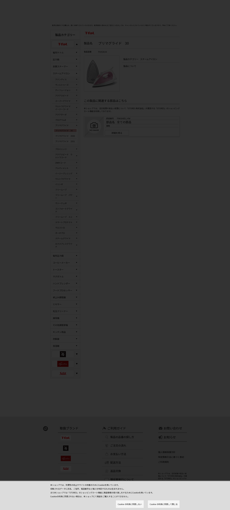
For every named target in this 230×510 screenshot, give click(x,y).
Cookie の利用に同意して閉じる (164, 504)
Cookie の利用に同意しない (130, 504)
